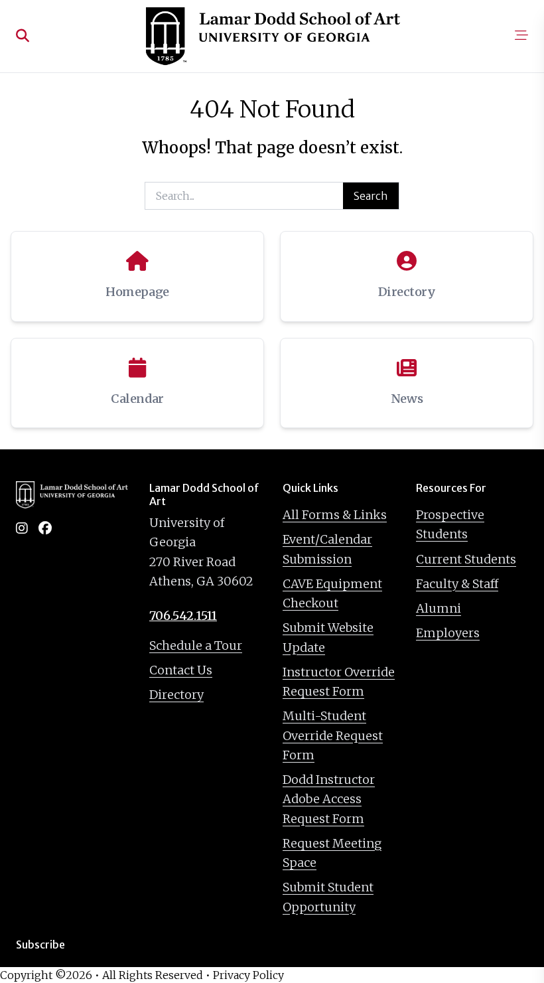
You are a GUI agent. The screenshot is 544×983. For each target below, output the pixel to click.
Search (371, 195)
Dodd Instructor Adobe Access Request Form (329, 799)
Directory (176, 694)
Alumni (438, 608)
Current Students (466, 559)
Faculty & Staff (457, 583)
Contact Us (180, 670)
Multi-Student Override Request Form (333, 735)
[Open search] (22, 36)
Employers (448, 633)
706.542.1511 (183, 615)
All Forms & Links (335, 514)
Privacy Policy (248, 975)
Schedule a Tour (195, 645)
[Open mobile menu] (521, 36)
